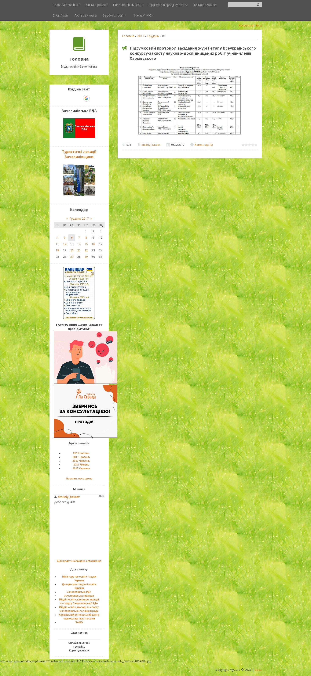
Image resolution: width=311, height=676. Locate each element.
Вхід (259, 25)
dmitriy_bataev (151, 145)
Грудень (153, 36)
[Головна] (79, 49)
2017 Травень (81, 457)
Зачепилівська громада (79, 595)
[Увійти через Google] (86, 98)
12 (64, 244)
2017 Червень (81, 460)
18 (57, 250)
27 (72, 257)
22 (86, 250)
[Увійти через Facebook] (79, 98)
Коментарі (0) (204, 145)
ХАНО (79, 622)
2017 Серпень (81, 468)
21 (79, 250)
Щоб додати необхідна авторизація (79, 561)
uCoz (258, 670)
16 (93, 244)
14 (79, 244)
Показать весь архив (79, 478)
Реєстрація (246, 25)
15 (86, 244)
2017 (140, 36)
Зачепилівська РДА (79, 591)
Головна (128, 36)
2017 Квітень (81, 453)
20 (72, 250)
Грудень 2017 (79, 218)
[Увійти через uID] (72, 98)
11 (57, 244)
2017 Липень (81, 464)
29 (86, 257)
